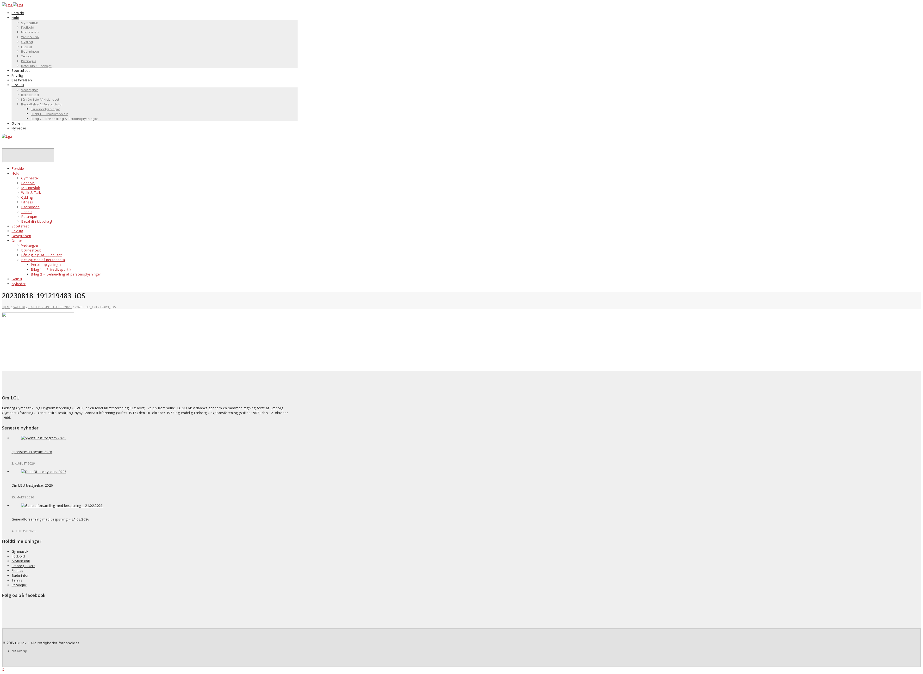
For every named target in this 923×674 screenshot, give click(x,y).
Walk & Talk (30, 37)
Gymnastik (29, 23)
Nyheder (19, 128)
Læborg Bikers (23, 566)
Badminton (30, 51)
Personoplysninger (45, 109)
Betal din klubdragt (36, 66)
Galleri (17, 279)
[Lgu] (7, 136)
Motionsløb (29, 32)
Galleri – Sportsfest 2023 (50, 307)
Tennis (26, 56)
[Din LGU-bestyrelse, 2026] (43, 471)
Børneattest (30, 95)
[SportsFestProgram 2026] (43, 438)
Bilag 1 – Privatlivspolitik (49, 114)
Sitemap (19, 651)
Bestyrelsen (21, 235)
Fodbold (27, 27)
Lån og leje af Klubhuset (40, 100)
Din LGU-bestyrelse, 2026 (32, 485)
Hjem (6, 307)
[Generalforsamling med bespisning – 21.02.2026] (62, 505)
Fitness (26, 47)
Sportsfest (20, 226)
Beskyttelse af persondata (41, 104)
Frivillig (17, 231)
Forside (18, 168)
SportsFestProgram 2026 (32, 451)
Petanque (29, 216)
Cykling (27, 42)
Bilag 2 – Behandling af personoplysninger (64, 119)
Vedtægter (29, 90)
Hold (15, 17)
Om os (18, 85)
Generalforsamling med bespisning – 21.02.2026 (50, 519)
